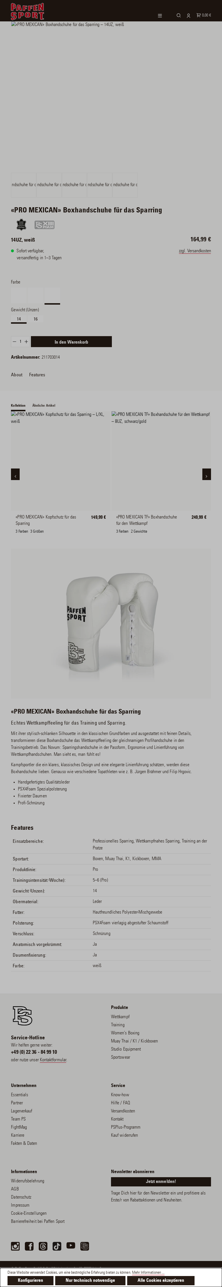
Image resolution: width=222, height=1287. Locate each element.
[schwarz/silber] (170, 521)
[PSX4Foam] (44, 224)
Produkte (119, 1007)
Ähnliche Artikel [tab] (43, 406)
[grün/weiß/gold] (148, 521)
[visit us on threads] (43, 1246)
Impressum (20, 1205)
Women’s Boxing (125, 1033)
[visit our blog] (84, 1246)
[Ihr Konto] (188, 15)
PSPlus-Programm (125, 1127)
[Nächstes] (206, 474)
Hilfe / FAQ (120, 1103)
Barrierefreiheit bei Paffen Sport (37, 1221)
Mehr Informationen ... (148, 1273)
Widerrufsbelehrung (27, 1181)
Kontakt (117, 1119)
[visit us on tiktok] (57, 1246)
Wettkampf (120, 1017)
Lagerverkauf (21, 1111)
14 (19, 319)
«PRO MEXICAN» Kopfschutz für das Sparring (46, 520)
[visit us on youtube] (70, 1246)
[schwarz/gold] (126, 521)
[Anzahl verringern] (14, 341)
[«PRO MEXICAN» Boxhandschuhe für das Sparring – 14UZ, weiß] (111, 96)
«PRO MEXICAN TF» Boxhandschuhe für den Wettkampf (146, 520)
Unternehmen (23, 1086)
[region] (111, 109)
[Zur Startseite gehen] (27, 10)
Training (118, 1025)
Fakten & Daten (24, 1143)
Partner (17, 1103)
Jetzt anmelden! (161, 1181)
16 (36, 319)
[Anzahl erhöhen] (26, 341)
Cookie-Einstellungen (29, 1213)
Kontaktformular (53, 1060)
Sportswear (120, 1057)
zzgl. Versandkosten (195, 251)
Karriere (17, 1135)
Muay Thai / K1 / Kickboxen (134, 1041)
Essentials (19, 1095)
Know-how (120, 1095)
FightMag (19, 1127)
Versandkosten (123, 1111)
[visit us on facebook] (29, 1246)
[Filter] (163, 16)
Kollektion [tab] (18, 406)
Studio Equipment (126, 1049)
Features (37, 375)
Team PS (18, 1119)
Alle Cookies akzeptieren (161, 1280)
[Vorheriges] (15, 474)
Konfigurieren (30, 1280)
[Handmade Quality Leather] (21, 225)
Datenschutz (21, 1197)
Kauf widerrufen (124, 1135)
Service (118, 1086)
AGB (14, 1189)
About (16, 375)
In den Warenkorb (71, 342)
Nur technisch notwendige (90, 1280)
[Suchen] (178, 15)
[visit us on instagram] (15, 1246)
